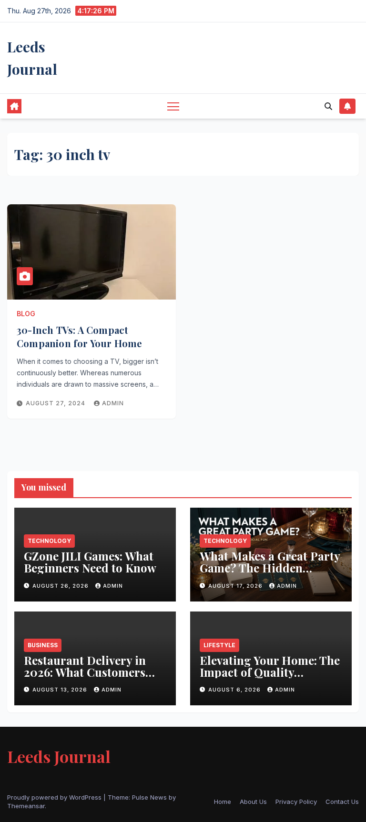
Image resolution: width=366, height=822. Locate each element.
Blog (26, 314)
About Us (253, 801)
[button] (328, 106)
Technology (49, 540)
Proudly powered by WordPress (55, 797)
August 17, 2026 (236, 585)
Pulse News (149, 797)
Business (43, 645)
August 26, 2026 (61, 585)
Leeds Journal (59, 756)
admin (113, 403)
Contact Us (342, 801)
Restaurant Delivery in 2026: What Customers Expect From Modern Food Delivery (85, 677)
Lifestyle (219, 645)
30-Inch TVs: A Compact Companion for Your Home (79, 336)
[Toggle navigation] (173, 106)
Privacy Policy (296, 801)
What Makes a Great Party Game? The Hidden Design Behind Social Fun (270, 567)
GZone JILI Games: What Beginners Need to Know (91, 561)
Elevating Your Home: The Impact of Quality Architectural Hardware (270, 672)
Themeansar (26, 806)
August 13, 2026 (60, 689)
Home (222, 801)
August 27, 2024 (56, 403)
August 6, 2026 (235, 689)
